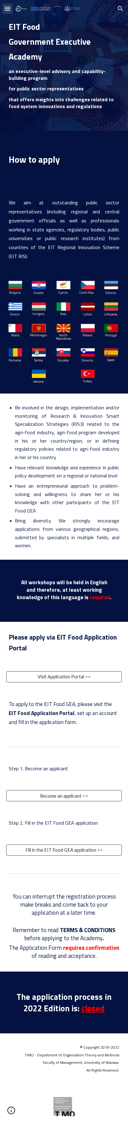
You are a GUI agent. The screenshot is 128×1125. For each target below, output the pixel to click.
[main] (64, 65)
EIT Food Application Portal (42, 713)
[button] (7, 8)
